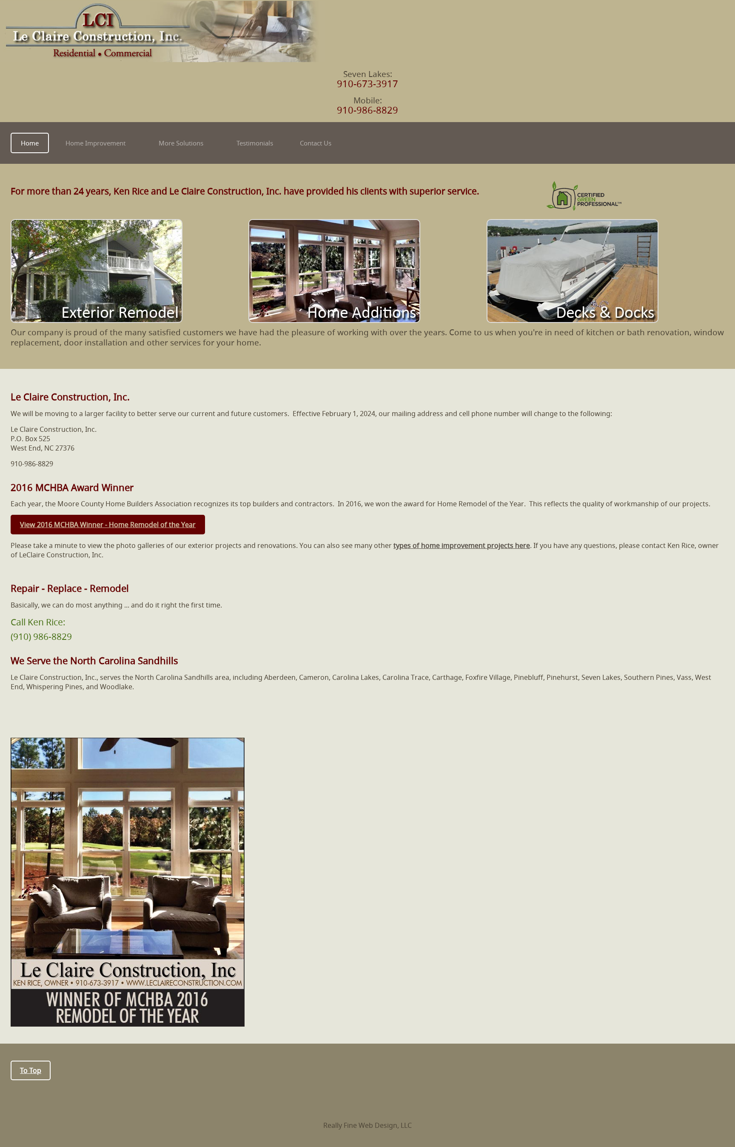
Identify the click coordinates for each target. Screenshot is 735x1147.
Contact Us (315, 143)
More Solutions (181, 143)
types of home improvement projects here (461, 545)
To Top (30, 1070)
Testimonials (254, 143)
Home (30, 143)
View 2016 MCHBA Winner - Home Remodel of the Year (108, 524)
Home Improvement (95, 143)
